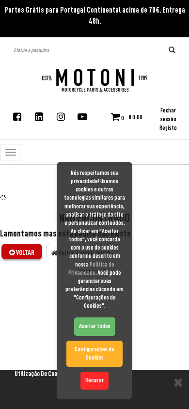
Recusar (94, 380)
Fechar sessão (168, 115)
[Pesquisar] (172, 50)
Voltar (24, 252)
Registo (168, 128)
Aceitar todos (94, 326)
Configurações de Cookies (94, 353)
